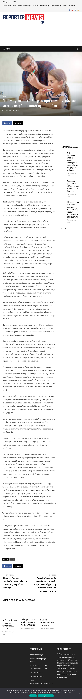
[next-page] (65, 228)
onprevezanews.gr (24, 6)
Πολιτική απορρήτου (46, 696)
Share (8, 123)
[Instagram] (75, 10)
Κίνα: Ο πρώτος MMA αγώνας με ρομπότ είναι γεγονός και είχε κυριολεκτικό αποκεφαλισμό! (73, 209)
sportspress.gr (56, 6)
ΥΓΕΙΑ (4, 96)
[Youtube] (72, 10)
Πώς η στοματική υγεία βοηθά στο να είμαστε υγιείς (28, 622)
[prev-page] (61, 228)
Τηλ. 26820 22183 (36, 672)
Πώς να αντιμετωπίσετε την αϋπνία (47, 622)
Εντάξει (33, 696)
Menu (8, 49)
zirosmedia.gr (44, 6)
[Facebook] (69, 10)
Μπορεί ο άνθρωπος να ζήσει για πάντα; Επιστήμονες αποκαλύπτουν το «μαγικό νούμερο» (72, 161)
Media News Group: (10, 6)
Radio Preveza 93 (69, 6)
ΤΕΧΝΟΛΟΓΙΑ (66, 147)
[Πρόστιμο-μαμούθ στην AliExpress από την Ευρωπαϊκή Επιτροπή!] (63, 181)
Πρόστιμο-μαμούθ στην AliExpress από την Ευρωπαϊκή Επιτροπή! (73, 186)
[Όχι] (79, 693)
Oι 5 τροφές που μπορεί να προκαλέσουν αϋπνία (9, 624)
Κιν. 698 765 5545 (36, 676)
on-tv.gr (35, 6)
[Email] (78, 10)
